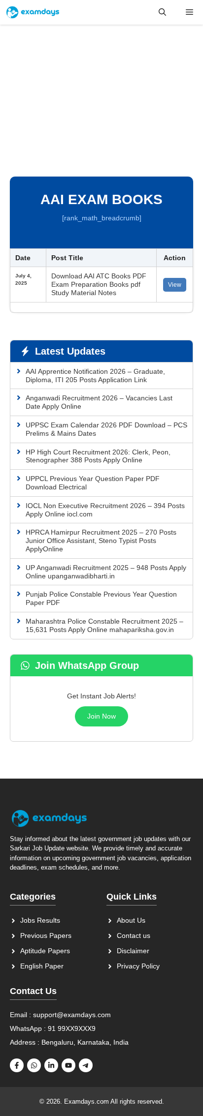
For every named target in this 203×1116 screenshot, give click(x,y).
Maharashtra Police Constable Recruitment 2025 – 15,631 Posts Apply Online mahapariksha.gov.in (104, 625)
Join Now (101, 716)
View (174, 284)
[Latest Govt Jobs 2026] (33, 12)
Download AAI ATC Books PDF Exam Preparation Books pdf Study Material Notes (98, 284)
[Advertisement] (101, 105)
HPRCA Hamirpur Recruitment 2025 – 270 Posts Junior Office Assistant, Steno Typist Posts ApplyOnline (101, 540)
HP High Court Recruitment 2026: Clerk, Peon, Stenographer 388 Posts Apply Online (98, 456)
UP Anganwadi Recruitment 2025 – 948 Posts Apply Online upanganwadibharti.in (106, 572)
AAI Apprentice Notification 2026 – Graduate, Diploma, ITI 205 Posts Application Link (95, 375)
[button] (162, 12)
